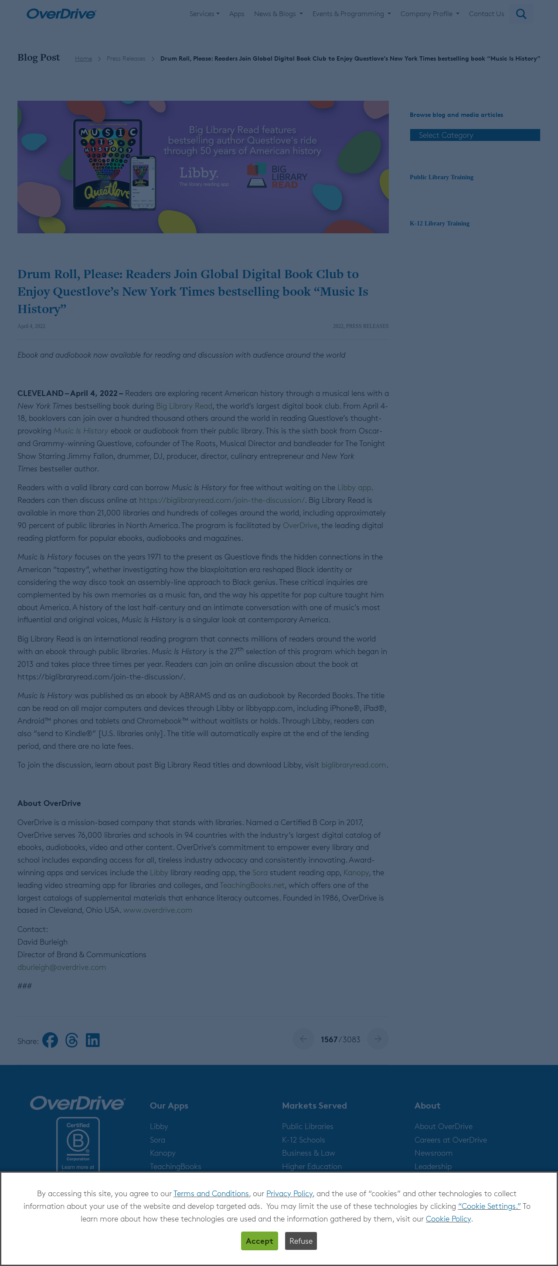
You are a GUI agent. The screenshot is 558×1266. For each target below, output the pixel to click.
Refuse (301, 1241)
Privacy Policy (289, 1193)
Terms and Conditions (211, 1193)
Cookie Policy (448, 1218)
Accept (259, 1240)
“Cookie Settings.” (489, 1206)
